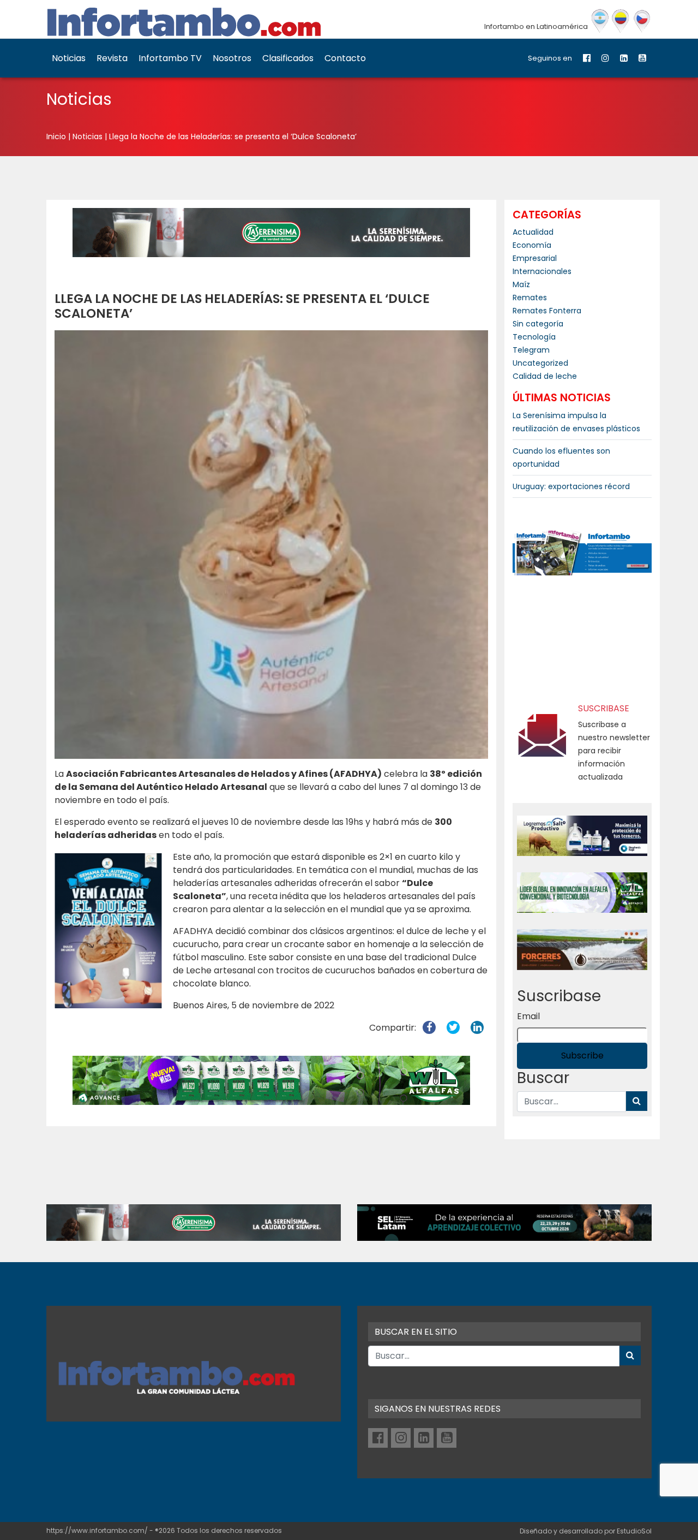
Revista (112, 58)
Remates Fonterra (547, 310)
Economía (532, 245)
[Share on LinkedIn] (477, 1027)
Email (528, 1016)
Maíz (521, 284)
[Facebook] (586, 58)
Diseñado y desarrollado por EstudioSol (586, 1531)
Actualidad (533, 232)
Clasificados (288, 58)
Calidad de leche (545, 376)
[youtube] (642, 58)
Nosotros (232, 58)
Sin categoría (538, 323)
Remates (530, 297)
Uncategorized (540, 363)
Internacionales (542, 271)
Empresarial (535, 258)
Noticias (69, 58)
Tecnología (534, 336)
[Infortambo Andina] (620, 21)
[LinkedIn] (624, 58)
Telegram (531, 349)
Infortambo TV (170, 58)
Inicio (56, 136)
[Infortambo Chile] (642, 21)
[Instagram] (605, 58)
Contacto (345, 58)
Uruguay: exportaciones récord (571, 486)
